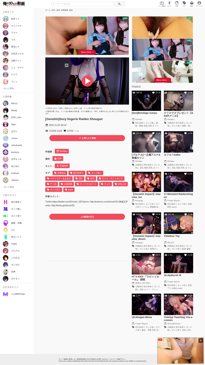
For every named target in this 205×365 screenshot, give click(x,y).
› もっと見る (8, 88)
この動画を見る (87, 217)
